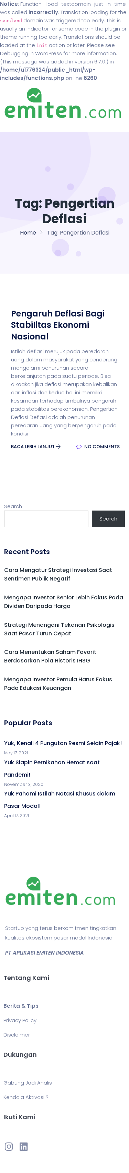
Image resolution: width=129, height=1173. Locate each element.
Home (28, 233)
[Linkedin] (23, 1146)
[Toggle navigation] (15, 125)
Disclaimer (16, 1034)
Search (13, 506)
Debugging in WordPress (31, 53)
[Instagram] (8, 1146)
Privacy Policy (19, 1020)
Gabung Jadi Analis (27, 1082)
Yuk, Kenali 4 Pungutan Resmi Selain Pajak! (63, 743)
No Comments (101, 446)
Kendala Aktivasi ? (26, 1097)
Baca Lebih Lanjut (33, 446)
